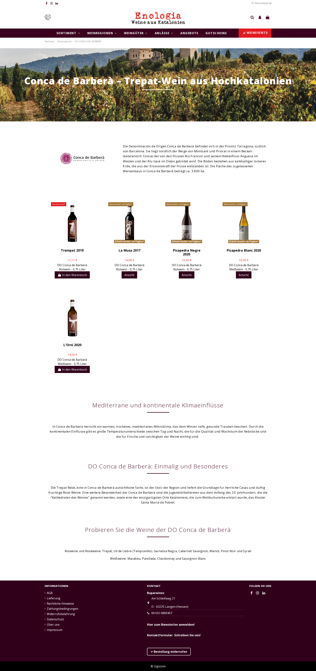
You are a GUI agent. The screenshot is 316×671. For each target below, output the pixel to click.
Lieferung (53, 598)
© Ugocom (158, 666)
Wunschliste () (262, 3)
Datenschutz (55, 619)
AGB (50, 593)
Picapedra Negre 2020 (186, 252)
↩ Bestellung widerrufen (169, 652)
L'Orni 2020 (72, 345)
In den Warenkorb (74, 275)
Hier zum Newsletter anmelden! (171, 625)
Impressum (54, 630)
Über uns (53, 625)
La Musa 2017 (129, 250)
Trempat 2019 (72, 250)
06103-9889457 (161, 613)
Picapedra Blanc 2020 (244, 250)
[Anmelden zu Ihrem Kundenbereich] (260, 18)
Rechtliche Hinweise (60, 604)
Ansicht (129, 275)
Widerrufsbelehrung (61, 614)
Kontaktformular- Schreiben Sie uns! (174, 635)
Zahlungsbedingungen (62, 609)
